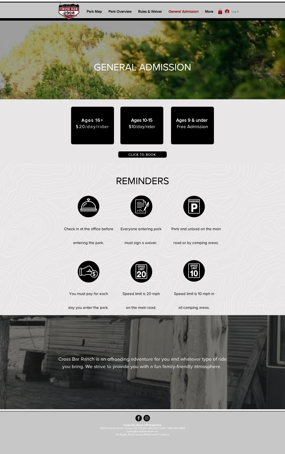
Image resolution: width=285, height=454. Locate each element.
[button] (220, 11)
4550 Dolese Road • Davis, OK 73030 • (124, 428)
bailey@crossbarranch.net (142, 431)
